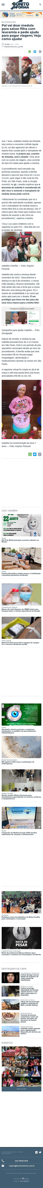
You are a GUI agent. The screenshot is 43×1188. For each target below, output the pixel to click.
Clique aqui (7, 224)
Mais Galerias (21, 1089)
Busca (40, 4)
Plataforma (16, 1181)
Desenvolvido (17, 1179)
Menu (4, 4)
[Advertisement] (21, 115)
